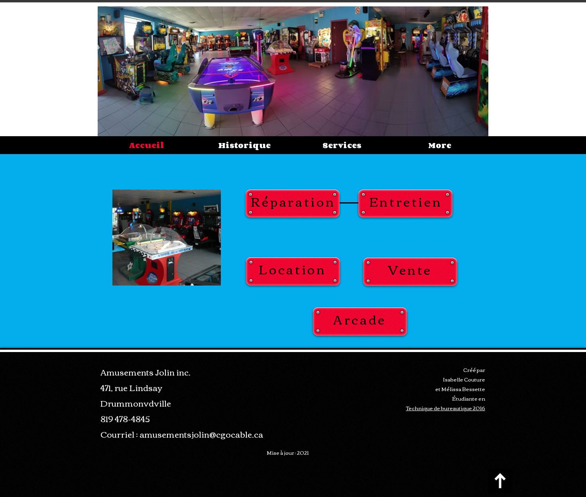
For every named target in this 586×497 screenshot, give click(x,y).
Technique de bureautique (439, 408)
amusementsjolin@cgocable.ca (201, 434)
